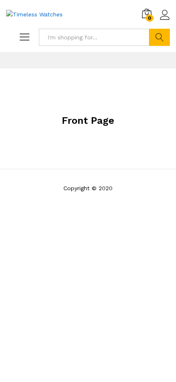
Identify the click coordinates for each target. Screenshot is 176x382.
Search (159, 37)
